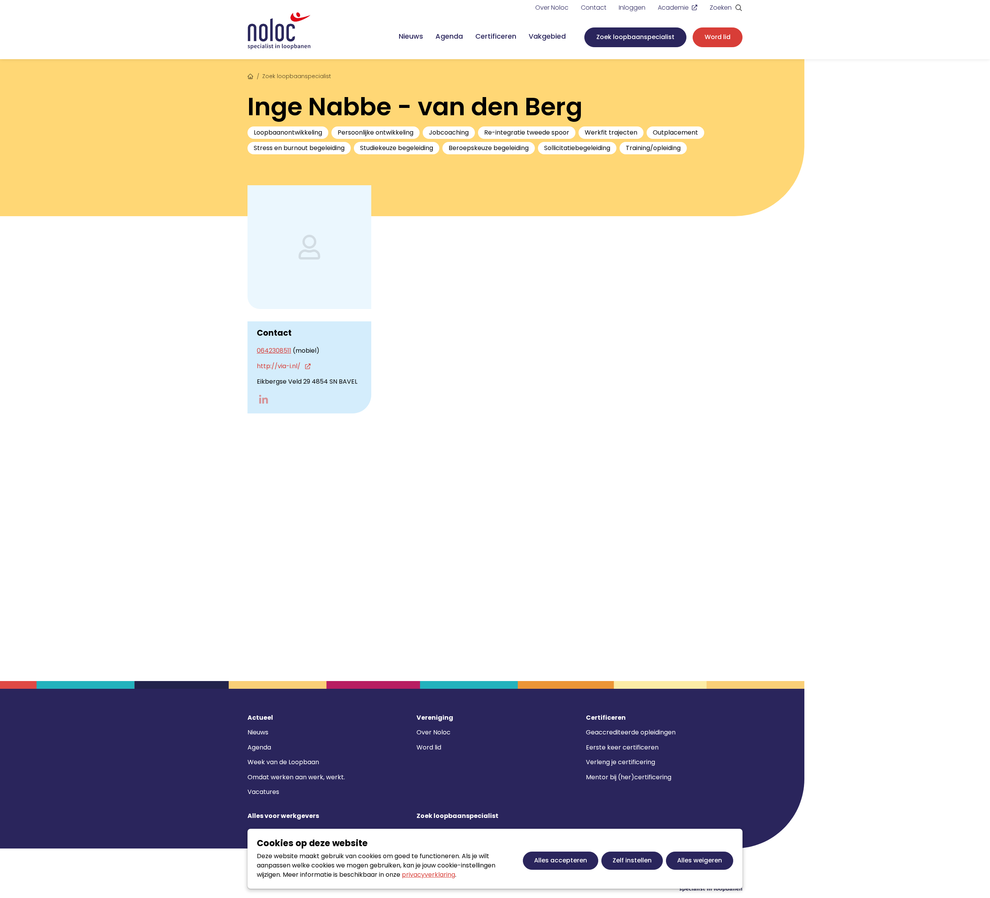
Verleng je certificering (620, 762)
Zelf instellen (632, 860)
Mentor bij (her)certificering (628, 777)
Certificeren (495, 36)
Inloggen (632, 7)
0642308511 (274, 350)
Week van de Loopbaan (283, 762)
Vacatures (263, 791)
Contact (593, 7)
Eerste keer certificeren (622, 747)
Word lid (718, 36)
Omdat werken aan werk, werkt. (296, 777)
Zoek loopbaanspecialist (635, 36)
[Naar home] (279, 31)
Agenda (449, 36)
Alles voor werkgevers (283, 816)
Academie (673, 7)
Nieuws (411, 36)
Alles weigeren (699, 860)
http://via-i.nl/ (279, 366)
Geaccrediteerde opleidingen (631, 732)
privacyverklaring (428, 874)
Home (251, 75)
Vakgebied (547, 36)
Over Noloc (551, 7)
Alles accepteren (560, 860)
